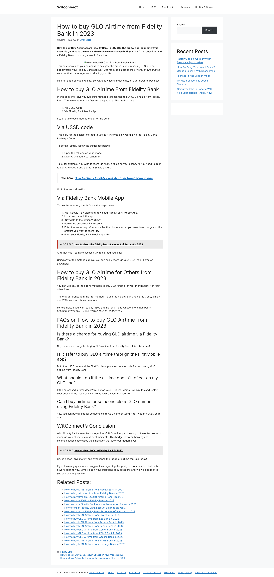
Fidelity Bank (66, 552)
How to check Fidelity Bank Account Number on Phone (114, 178)
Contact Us (134, 572)
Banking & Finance (204, 7)
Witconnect (67, 7)
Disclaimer (169, 572)
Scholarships (168, 7)
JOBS (153, 7)
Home (142, 7)
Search (181, 24)
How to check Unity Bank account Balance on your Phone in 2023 (91, 555)
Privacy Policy (185, 572)
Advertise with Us (152, 572)
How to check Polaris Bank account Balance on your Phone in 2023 (92, 558)
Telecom (185, 7)
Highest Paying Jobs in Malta (193, 75)
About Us (121, 572)
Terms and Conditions (206, 572)
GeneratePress (96, 572)
